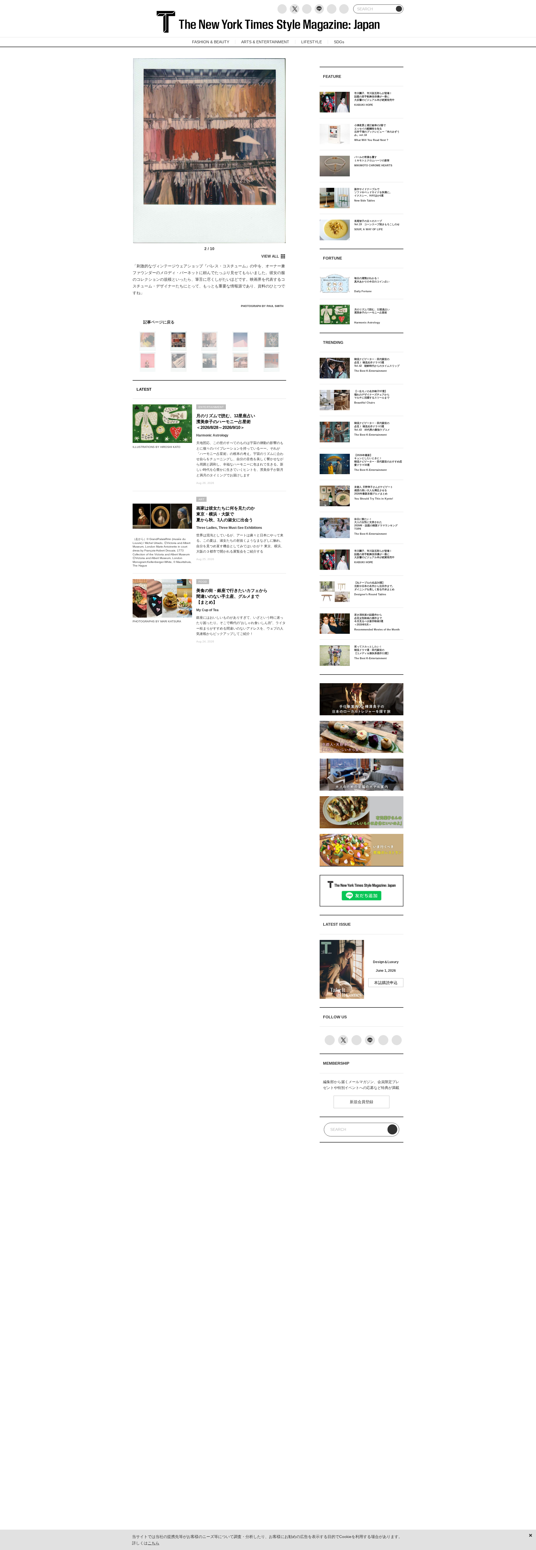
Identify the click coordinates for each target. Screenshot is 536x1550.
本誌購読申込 (386, 982)
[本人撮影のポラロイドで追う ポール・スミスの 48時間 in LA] (209, 322)
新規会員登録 (361, 1102)
